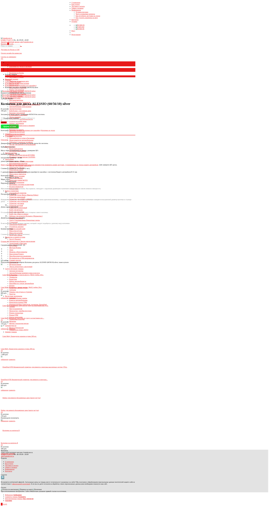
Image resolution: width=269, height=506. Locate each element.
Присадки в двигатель (17, 174)
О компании (75, 2)
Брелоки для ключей (17, 113)
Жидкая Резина (15, 248)
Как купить (75, 4)
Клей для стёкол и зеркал (18, 214)
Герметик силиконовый (18, 208)
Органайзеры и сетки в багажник (21, 138)
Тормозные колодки (16, 319)
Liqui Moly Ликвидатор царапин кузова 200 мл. (18, 349)
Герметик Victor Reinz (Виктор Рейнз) (23, 195)
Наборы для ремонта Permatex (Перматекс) (26, 216)
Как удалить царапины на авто (87, 18)
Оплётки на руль (15, 136)
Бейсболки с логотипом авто (20, 111)
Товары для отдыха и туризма (20, 292)
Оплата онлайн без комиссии (11, 53)
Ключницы (13, 128)
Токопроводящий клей (17, 225)
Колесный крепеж (16, 149)
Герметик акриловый (17, 197)
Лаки (11, 250)
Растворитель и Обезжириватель (21, 258)
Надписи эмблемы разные (19, 83)
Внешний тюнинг (11, 79)
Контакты (74, 20)
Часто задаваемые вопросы (85, 14)
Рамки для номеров (16, 90)
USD (82, 27)
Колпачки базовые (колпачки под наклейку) (20, 85)
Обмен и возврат (77, 8)
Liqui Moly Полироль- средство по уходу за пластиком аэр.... (22, 318)
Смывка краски (15, 260)
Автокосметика (11, 153)
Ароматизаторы (15, 109)
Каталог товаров (11, 69)
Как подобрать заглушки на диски (88, 16)
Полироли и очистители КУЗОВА (22, 155)
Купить (4, 122)
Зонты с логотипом (16, 123)
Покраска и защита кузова (15, 237)
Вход (73, 31)
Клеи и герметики (12, 191)
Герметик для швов (16, 203)
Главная (8, 80)
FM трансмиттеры (16, 100)
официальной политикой (21, 484)
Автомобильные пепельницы (20, 107)
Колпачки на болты (16, 73)
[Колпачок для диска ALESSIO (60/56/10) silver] (18, 95)
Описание (4, 140)
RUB (82, 25)
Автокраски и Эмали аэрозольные (22, 241)
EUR (82, 29)
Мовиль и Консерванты (18, 252)
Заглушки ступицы (16, 77)
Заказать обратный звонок (10, 42)
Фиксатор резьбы (16, 233)
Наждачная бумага (16, 254)
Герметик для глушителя (18, 201)
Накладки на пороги (17, 134)
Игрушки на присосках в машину (22, 126)
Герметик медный (16, 206)
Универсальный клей (17, 229)
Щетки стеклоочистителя (18, 323)
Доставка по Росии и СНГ (10, 50)
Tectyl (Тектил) (15, 239)
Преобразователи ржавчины (20, 256)
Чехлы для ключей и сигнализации (22, 145)
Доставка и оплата (78, 6)
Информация (76, 10)
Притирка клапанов (16, 182)
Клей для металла (16, 210)
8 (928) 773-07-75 (7, 40)
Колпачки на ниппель (17, 71)
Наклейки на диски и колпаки (20, 67)
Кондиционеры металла (18, 163)
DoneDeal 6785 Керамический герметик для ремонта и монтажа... (24, 380)
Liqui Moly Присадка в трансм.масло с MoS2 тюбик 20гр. (21, 287)
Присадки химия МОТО (18, 180)
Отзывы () (5, 241)
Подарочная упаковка (11, 118)
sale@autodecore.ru (26, 42)
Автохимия (9, 159)
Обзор (7, 134)
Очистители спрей (16, 170)
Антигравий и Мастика (18, 243)
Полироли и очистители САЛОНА (22, 157)
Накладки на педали (17, 132)
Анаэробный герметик (17, 193)
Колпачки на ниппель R (9, 443)
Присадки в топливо (17, 176)
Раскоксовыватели (16, 187)
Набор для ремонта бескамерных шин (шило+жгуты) (20, 410)
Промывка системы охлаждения (21, 185)
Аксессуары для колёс (13, 62)
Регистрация (75, 34)
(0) (2, 289)
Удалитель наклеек (16, 227)
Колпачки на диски (16, 64)
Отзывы (74, 21)
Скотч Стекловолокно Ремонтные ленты (24, 220)
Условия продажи (82, 12)
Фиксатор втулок (15, 231)
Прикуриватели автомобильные (21, 140)
